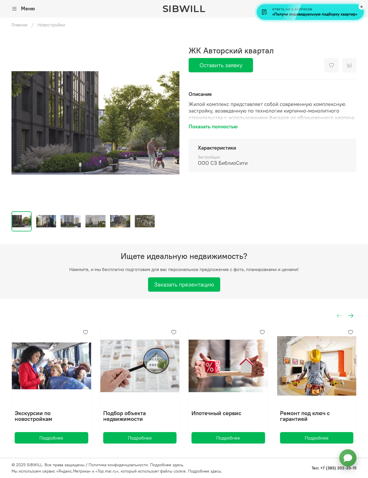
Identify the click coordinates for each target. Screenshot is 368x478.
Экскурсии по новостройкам (33, 415)
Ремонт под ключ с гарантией (305, 415)
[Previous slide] (21, 123)
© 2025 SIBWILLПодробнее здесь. (98, 464)
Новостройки (51, 25)
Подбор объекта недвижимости (124, 415)
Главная (19, 25)
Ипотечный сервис (216, 412)
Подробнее (51, 437)
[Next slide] (170, 123)
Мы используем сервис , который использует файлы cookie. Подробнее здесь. (117, 471)
